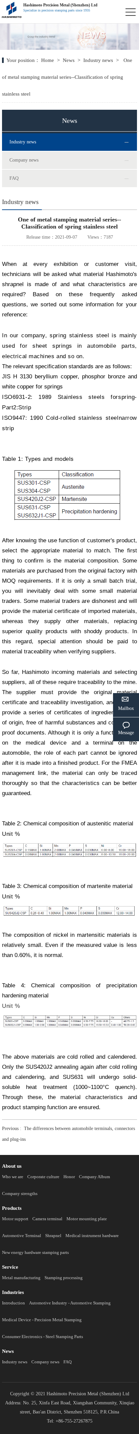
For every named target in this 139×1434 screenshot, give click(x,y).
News (69, 60)
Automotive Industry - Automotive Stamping (70, 1302)
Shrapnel (53, 1235)
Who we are (12, 1176)
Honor (69, 1176)
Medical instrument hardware (92, 1235)
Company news (23, 160)
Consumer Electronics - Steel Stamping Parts (42, 1336)
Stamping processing (64, 1277)
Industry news (98, 60)
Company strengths (19, 1193)
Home (48, 60)
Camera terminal (47, 1218)
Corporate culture (43, 1176)
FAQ (14, 178)
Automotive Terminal (21, 1235)
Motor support (15, 1218)
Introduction (13, 1302)
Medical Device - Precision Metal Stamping (42, 1319)
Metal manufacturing (21, 1277)
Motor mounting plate (86, 1218)
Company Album (94, 1176)
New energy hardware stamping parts (35, 1252)
